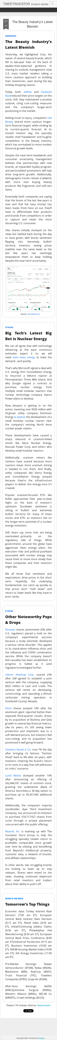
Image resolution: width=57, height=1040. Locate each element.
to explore (19, 417)
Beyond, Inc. (12, 831)
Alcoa (8, 708)
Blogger (41, 1038)
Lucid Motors (13, 775)
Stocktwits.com (34, 314)
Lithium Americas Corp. (19, 674)
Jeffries (27, 92)
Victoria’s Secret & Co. (18, 749)
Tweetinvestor (44, 1005)
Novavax (10, 629)
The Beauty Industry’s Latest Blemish (32, 24)
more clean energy (24, 357)
